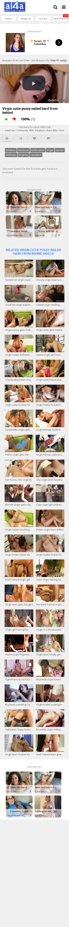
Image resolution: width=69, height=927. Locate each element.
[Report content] (48, 138)
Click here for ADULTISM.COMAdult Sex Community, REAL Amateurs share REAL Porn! (34, 129)
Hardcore (23, 150)
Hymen (60, 150)
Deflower (11, 155)
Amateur (11, 150)
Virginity (23, 155)
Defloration (37, 150)
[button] (33, 83)
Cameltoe (35, 155)
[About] (7, 138)
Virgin (50, 150)
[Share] (20, 138)
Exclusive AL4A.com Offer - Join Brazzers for (34, 60)
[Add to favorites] (34, 138)
